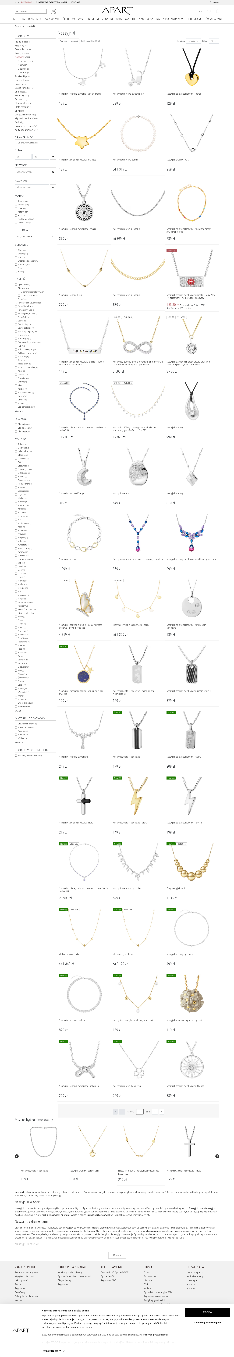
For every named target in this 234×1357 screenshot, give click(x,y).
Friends (22, 476)
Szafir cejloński (26, 328)
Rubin (21, 346)
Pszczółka (23, 642)
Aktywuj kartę (64, 1280)
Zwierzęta (24, 706)
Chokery (23, 69)
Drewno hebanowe (27, 724)
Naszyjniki (22, 57)
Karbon (22, 389)
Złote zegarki (23, 107)
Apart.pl (18, 26)
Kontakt (19, 1300)
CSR (146, 1284)
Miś (20, 591)
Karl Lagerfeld (26, 219)
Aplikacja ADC (108, 1276)
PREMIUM (92, 19)
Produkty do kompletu (30, 755)
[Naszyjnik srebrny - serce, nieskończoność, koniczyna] (141, 1141)
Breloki (19, 122)
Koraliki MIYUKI (26, 392)
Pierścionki (23, 41)
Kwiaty (23, 552)
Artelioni (23, 204)
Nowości (74, 41)
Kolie (22, 65)
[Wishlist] (209, 11)
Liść (21, 570)
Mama (22, 581)
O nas (147, 1272)
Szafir (22, 321)
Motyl (22, 599)
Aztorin (23, 212)
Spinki (19, 111)
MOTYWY (77, 19)
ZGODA (207, 1312)
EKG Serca (24, 473)
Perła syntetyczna (27, 313)
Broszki (21, 99)
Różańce (23, 72)
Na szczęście (25, 602)
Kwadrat (23, 545)
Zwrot (18, 1284)
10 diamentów (155, 1237)
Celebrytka (25, 451)
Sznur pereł (25, 61)
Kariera (147, 1288)
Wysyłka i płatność (24, 1276)
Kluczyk (22, 501)
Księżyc (23, 537)
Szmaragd (24, 338)
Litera (22, 573)
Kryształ (23, 335)
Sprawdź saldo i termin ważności (74, 1276)
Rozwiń (117, 1255)
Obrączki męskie (25, 114)
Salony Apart (150, 1276)
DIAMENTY (34, 19)
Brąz (21, 268)
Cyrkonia (24, 284)
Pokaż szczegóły (51, 1350)
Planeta (23, 631)
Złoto (22, 250)
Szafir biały (24, 324)
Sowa (21, 681)
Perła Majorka (25, 306)
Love (21, 577)
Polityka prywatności (154, 1300)
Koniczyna (24, 523)
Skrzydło (23, 667)
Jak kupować (21, 1280)
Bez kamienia (26, 407)
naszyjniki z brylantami (83, 1231)
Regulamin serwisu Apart (156, 1296)
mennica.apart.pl (195, 1272)
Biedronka (23, 448)
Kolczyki (22, 53)
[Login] (200, 11)
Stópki (22, 685)
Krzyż (22, 534)
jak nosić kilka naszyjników (100, 1215)
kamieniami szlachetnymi (160, 1231)
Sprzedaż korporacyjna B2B (158, 1292)
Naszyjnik (19, 1192)
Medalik (22, 584)
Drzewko (23, 466)
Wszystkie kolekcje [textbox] (24, 236)
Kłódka (22, 498)
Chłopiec (23, 455)
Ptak (21, 645)
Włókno (22, 738)
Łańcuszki (22, 80)
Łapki (22, 563)
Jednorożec (24, 491)
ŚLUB (66, 19)
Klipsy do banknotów (27, 118)
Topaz (22, 360)
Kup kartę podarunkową (70, 1272)
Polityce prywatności (155, 1334)
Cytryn (22, 382)
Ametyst (23, 374)
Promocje (63, 41)
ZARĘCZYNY (52, 19)
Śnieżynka (23, 678)
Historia (148, 1280)
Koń (20, 519)
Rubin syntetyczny (27, 349)
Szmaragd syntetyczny (29, 342)
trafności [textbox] (191, 41)
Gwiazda (24, 480)
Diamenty (105, 1227)
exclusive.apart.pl (195, 1276)
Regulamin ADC (108, 1280)
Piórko (22, 624)
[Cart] (217, 11)
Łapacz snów (25, 559)
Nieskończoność (27, 609)
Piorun (22, 627)
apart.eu (191, 1288)
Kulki (22, 541)
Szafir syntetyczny (27, 331)
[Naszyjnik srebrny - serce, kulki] (92, 1141)
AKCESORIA (146, 19)
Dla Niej (23, 424)
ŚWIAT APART (214, 19)
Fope (21, 215)
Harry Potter (25, 484)
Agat (21, 371)
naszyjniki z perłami (60, 1215)
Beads (20, 84)
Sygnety (21, 45)
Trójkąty (22, 688)
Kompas (23, 516)
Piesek (22, 620)
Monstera (23, 595)
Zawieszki (22, 76)
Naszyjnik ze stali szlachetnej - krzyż (184, 1170)
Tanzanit (23, 356)
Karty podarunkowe (26, 130)
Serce (22, 663)
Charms (21, 91)
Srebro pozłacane (28, 261)
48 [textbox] (212, 41)
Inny (21, 272)
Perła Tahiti (24, 317)
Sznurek (23, 734)
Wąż (21, 696)
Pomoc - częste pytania (26, 1272)
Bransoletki (23, 49)
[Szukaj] (53, 157)
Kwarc (22, 396)
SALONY (215, 2)
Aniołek (22, 444)
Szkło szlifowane (27, 353)
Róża (21, 649)
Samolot (23, 660)
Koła (22, 509)
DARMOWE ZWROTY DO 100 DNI (53, 2)
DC (20, 462)
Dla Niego (24, 431)
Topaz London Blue (28, 367)
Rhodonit (23, 403)
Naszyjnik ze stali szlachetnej (34, 1170)
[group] (44, 1156)
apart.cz (191, 1284)
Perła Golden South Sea (29, 303)
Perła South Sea (26, 310)
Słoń (21, 670)
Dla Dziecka (25, 428)
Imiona (22, 487)
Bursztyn (23, 378)
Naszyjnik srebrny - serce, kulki (84, 1170)
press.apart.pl (193, 1280)
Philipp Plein (24, 222)
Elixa (22, 208)
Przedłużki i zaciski (26, 126)
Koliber (22, 512)
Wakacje (23, 692)
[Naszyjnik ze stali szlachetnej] (43, 1141)
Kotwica (22, 530)
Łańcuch (23, 555)
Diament (23, 288)
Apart (23, 201)
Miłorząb (23, 588)
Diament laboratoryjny (32, 292)
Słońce (22, 674)
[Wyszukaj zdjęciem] (53, 11)
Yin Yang (23, 699)
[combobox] (35, 236)
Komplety (22, 95)
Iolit (20, 385)
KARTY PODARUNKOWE (170, 19)
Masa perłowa (26, 727)
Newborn (23, 606)
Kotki (21, 527)
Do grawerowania (28, 143)
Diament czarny (29, 295)
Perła (22, 299)
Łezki (22, 566)
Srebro (23, 254)
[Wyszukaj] (17, 11)
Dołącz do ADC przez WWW (114, 1272)
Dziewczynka (25, 469)
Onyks (22, 400)
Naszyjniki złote (197, 1208)
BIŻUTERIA (18, 19)
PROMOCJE (195, 19)
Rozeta (22, 652)
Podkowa (23, 634)
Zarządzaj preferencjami (207, 1322)
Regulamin (20, 1288)
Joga (21, 494)
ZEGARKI (107, 19)
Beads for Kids (24, 88)
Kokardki (23, 505)
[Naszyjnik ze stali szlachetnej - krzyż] (189, 1141)
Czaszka (23, 458)
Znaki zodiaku (25, 703)
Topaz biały (24, 364)
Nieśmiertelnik (26, 613)
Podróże (23, 638)
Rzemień (23, 731)
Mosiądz (23, 264)
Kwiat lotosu (25, 548)
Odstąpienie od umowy (26, 1296)
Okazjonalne (23, 103)
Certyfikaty (20, 1292)
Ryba (21, 656)
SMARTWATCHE (126, 19)
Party (21, 616)
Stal (21, 257)
